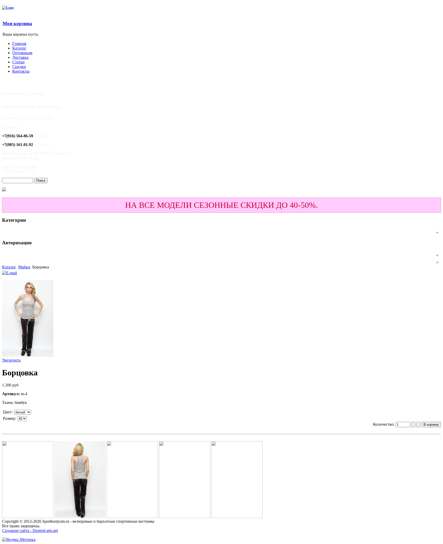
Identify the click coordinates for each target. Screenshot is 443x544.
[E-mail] (9, 271)
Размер (9, 418)
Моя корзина (17, 23)
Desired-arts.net (45, 530)
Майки (24, 267)
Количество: (384, 424)
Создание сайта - (17, 530)
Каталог (9, 267)
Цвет (7, 412)
